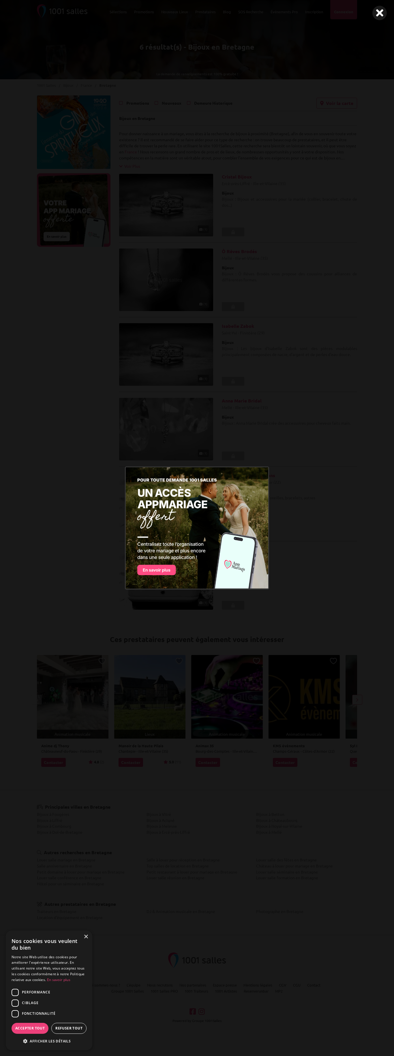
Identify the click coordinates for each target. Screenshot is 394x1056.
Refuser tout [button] (68, 1028)
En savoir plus (58, 979)
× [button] (86, 937)
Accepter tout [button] (30, 1028)
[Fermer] (379, 13)
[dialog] (49, 990)
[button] (49, 1041)
